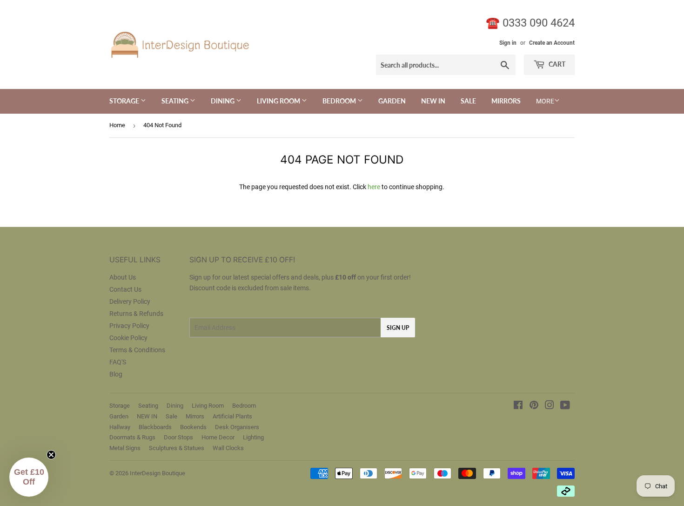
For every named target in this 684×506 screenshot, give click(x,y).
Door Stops (178, 437)
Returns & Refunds (136, 313)
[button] (28, 477)
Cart (556, 64)
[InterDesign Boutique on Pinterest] (534, 406)
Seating (175, 101)
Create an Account (552, 43)
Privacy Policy (129, 325)
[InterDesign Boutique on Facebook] (518, 406)
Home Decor (218, 437)
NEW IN (433, 101)
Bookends (193, 427)
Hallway (119, 427)
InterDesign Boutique (157, 473)
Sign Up (398, 327)
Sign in (507, 43)
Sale (468, 101)
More (545, 101)
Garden (392, 101)
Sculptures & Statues (176, 447)
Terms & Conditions (137, 350)
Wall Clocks (228, 447)
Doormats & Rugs (132, 437)
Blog (115, 374)
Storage (125, 101)
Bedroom (339, 101)
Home (117, 125)
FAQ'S (117, 362)
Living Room (279, 101)
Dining (223, 101)
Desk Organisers (237, 427)
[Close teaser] (51, 454)
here (374, 187)
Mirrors (506, 101)
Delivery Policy (129, 301)
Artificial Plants (232, 416)
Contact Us (125, 289)
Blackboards (155, 427)
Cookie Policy (128, 338)
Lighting (253, 437)
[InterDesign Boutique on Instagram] (549, 406)
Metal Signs (125, 447)
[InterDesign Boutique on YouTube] (565, 406)
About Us (122, 277)
